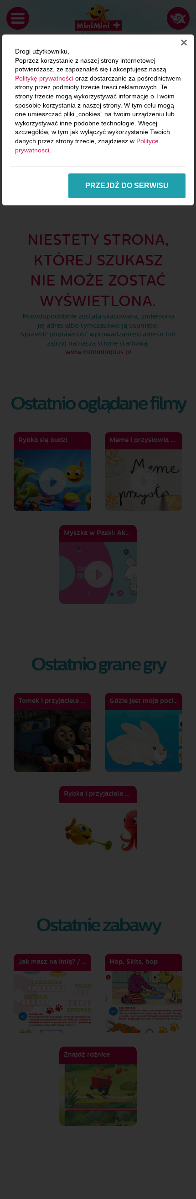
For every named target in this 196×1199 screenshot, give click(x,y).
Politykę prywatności (44, 78)
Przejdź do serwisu (127, 185)
